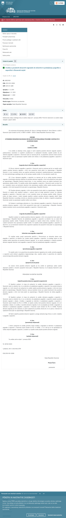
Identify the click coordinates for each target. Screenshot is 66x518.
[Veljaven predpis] (4, 68)
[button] (33, 61)
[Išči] (52, 3)
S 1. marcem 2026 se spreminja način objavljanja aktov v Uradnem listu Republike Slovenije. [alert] (29, 20)
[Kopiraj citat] (15, 61)
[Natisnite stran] (63, 24)
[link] (6, 16)
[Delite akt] (60, 24)
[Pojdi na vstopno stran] (7, 4)
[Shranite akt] (56, 24)
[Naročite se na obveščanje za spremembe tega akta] (53, 24)
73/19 (14, 76)
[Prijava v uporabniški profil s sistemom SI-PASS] (59, 3)
